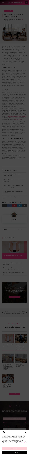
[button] (26, 432)
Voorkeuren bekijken (14, 452)
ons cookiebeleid (20, 442)
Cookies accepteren (14, 448)
